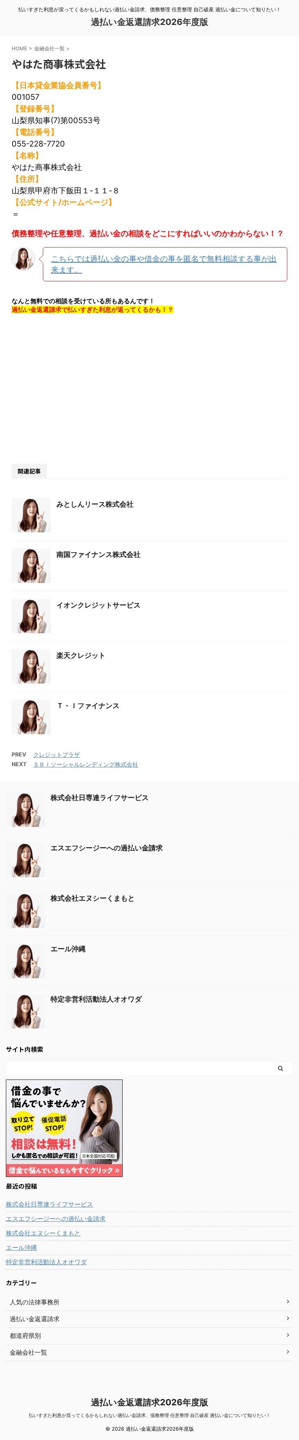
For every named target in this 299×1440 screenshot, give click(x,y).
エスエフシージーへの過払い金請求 (107, 848)
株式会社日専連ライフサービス (100, 797)
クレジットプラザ (56, 754)
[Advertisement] (149, 388)
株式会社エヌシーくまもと (93, 898)
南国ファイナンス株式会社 (98, 554)
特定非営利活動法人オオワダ (96, 999)
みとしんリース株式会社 (95, 504)
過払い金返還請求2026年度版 (149, 22)
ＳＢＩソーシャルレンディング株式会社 (85, 764)
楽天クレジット (81, 655)
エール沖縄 (68, 949)
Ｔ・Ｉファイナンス (88, 705)
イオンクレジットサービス (98, 605)
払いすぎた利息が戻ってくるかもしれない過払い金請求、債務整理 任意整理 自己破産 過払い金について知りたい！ (150, 1415)
